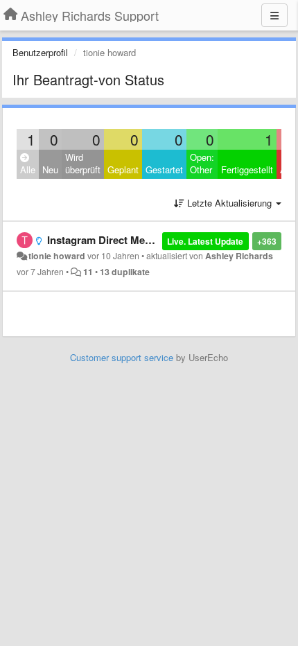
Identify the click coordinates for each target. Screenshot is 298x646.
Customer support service (121, 357)
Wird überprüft (82, 163)
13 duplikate (125, 271)
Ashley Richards (239, 256)
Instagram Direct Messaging (115, 239)
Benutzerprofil (40, 52)
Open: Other (202, 163)
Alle (27, 169)
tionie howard (56, 256)
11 (88, 271)
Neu (50, 169)
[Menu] (274, 15)
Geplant (123, 169)
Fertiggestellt (247, 169)
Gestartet (164, 169)
